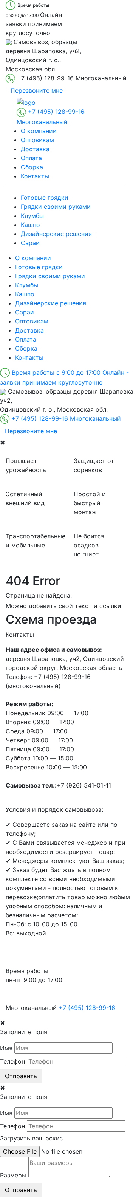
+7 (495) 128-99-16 (87, 1008)
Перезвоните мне (37, 90)
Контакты (35, 176)
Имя (6, 1048)
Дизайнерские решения (56, 234)
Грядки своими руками (56, 206)
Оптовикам (37, 140)
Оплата (31, 158)
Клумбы (32, 215)
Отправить (21, 1076)
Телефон (12, 1061)
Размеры (13, 1175)
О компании (39, 131)
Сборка (32, 167)
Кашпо (30, 224)
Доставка (35, 149)
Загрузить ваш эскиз (31, 1138)
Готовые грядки (44, 197)
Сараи (30, 243)
